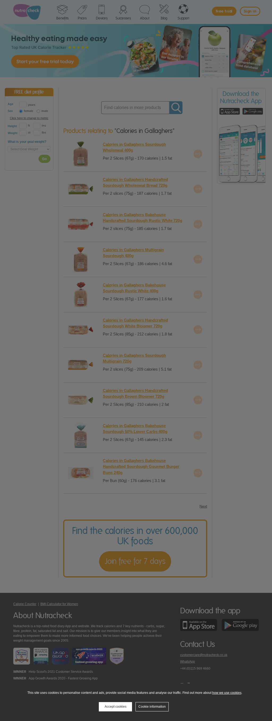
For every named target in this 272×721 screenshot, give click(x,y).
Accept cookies (115, 706)
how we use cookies (226, 693)
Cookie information (152, 706)
